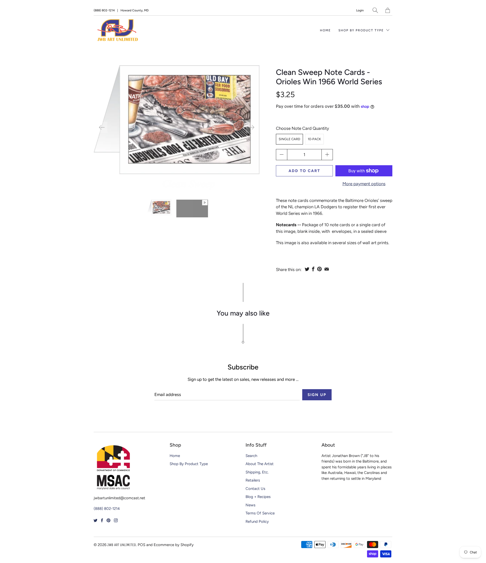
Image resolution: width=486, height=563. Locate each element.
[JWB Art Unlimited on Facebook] (102, 520)
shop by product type (361, 30)
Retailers (253, 480)
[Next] (251, 127)
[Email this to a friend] (327, 269)
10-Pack (314, 139)
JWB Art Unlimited (121, 545)
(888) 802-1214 (104, 10)
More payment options (364, 183)
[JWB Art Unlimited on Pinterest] (108, 520)
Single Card (289, 139)
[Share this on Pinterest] (319, 269)
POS (141, 545)
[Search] (375, 10)
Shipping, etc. (257, 472)
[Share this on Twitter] (307, 269)
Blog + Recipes (258, 496)
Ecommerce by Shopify (174, 545)
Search (251, 455)
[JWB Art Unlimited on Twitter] (95, 520)
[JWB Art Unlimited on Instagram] (116, 520)
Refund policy (257, 521)
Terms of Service (260, 513)
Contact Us (255, 488)
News (250, 505)
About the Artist (260, 464)
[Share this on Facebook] (313, 269)
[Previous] (101, 127)
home (325, 30)
